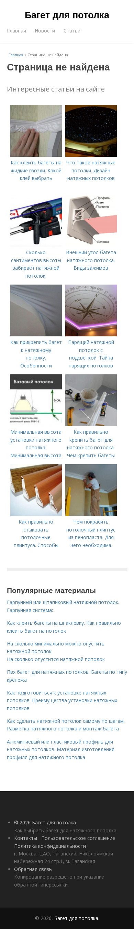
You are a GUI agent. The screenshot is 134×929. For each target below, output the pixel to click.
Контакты (25, 838)
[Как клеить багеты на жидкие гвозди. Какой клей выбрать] (36, 155)
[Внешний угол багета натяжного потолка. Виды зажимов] (91, 244)
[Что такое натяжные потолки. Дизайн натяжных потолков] (91, 155)
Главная (16, 30)
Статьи (72, 30)
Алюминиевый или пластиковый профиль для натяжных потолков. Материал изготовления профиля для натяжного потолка (60, 749)
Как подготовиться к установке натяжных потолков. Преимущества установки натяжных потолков (62, 700)
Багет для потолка (67, 14)
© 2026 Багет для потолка (45, 822)
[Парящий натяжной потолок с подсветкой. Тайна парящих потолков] (91, 334)
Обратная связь (33, 869)
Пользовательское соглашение (78, 838)
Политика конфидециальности (50, 846)
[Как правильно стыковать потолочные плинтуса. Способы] (36, 514)
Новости (45, 30)
